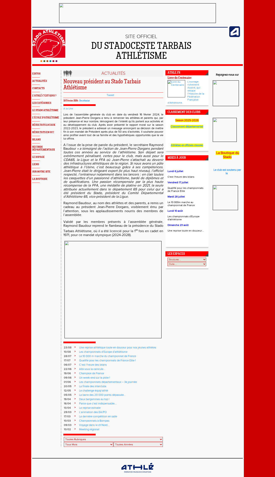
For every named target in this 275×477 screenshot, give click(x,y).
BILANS (36, 139)
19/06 (67, 373)
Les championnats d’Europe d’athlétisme (103, 352)
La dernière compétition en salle (98, 416)
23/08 (68, 347)
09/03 (68, 425)
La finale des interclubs (92, 386)
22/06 (68, 369)
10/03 (67, 421)
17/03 (67, 416)
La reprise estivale (90, 408)
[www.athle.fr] (234, 36)
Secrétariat (84, 100)
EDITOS (36, 73)
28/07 (67, 356)
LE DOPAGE (38, 157)
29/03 (68, 412)
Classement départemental (187, 126)
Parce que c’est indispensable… (97, 403)
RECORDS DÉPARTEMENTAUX (43, 148)
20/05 (68, 386)
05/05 (68, 395)
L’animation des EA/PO (93, 412)
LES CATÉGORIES (41, 103)
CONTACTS (38, 88)
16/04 (67, 403)
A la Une (68, 108)
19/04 (67, 399)
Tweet (110, 95)
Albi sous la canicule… (92, 369)
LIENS (35, 164)
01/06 (67, 382)
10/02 (67, 429)
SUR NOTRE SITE (41, 171)
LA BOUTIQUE (39, 179)
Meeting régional (89, 429)
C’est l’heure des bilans (93, 365)
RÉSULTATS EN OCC (43, 132)
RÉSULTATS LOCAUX (43, 125)
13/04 (67, 408)
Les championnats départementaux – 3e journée (108, 382)
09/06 (68, 377)
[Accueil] (49, 61)
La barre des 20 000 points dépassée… (102, 395)
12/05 (67, 390)
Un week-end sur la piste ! (94, 377)
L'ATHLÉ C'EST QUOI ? (44, 95)
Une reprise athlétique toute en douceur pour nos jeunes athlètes (117, 347)
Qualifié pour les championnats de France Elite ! (107, 360)
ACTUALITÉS (39, 81)
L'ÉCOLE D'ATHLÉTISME (45, 117)
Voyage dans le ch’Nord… (94, 425)
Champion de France (91, 373)
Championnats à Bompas (94, 421)
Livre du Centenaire (179, 78)
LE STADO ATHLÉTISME (45, 110)
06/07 (67, 365)
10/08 (67, 352)
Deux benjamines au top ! (94, 399)
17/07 (67, 360)
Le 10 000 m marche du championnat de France (107, 356)
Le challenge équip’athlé (93, 390)
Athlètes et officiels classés (187, 145)
